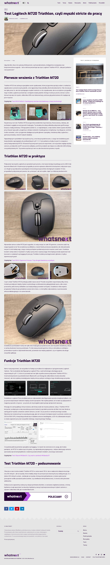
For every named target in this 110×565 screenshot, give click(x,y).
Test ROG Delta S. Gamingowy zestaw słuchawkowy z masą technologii (37, 101)
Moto (84, 3)
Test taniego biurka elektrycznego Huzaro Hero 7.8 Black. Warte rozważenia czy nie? (88, 90)
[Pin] (17, 509)
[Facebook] (96, 554)
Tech (58, 3)
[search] (78, 531)
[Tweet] (11, 509)
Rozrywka (78, 3)
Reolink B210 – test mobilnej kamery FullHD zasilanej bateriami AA (91, 138)
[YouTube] (104, 554)
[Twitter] (98, 554)
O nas (82, 557)
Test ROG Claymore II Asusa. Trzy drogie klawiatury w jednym (33, 260)
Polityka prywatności (99, 557)
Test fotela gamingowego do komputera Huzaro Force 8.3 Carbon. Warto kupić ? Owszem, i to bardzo (92, 127)
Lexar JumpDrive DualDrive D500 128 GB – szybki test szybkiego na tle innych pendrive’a (93, 101)
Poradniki (102, 3)
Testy (64, 3)
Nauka (70, 3)
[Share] (6, 509)
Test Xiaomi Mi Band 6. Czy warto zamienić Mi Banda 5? (31, 455)
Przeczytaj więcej (9, 539)
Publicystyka (92, 3)
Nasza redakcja (74, 557)
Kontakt (88, 557)
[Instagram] (101, 554)
